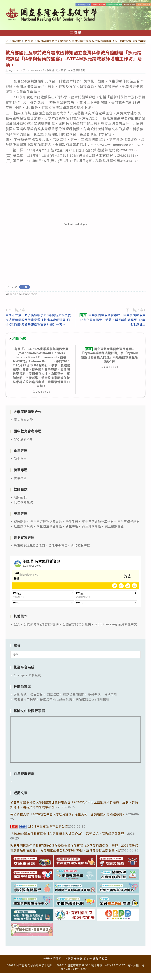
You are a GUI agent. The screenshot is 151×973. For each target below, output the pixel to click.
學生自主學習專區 (49, 526)
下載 (24, 287)
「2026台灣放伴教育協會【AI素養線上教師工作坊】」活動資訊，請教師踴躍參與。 (68, 833)
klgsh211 (14, 70)
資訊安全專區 (58, 545)
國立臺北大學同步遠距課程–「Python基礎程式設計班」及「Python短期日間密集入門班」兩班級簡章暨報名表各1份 (109, 355)
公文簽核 (36, 694)
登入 (17, 624)
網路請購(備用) (73, 694)
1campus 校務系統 (27, 675)
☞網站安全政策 (75, 958)
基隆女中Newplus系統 (56, 699)
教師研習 (61, 70)
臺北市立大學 (23, 419)
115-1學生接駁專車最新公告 (39, 826)
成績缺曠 (20, 521)
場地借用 (110, 694)
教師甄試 (20, 497)
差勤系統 (20, 694)
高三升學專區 (91, 526)
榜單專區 (20, 478)
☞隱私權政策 (98, 958)
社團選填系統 (23, 526)
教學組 (50, 70)
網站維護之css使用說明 (92, 699)
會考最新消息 (23, 439)
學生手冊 (72, 521)
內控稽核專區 (80, 545)
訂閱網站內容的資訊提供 (41, 624)
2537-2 (11, 287)
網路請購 (53, 694)
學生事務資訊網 (128, 521)
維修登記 (94, 694)
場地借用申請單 (25, 699)
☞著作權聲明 (52, 958)
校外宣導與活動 (76, 70)
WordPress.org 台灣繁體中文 (116, 624)
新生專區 (20, 458)
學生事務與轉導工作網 (98, 521)
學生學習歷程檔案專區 (46, 521)
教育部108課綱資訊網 (29, 545)
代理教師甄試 (23, 502)
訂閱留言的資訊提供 (77, 624)
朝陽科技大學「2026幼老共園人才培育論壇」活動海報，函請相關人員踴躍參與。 (68, 814)
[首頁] (7, 41)
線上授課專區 (114, 526)
